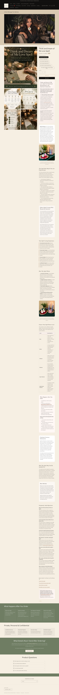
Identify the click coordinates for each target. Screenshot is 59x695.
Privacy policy (22, 692)
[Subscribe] (37, 681)
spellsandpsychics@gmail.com (46, 404)
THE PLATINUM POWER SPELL (44, 63)
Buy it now (47, 78)
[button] (50, 6)
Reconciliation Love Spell (43, 585)
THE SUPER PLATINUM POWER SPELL (45, 65)
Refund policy (18, 692)
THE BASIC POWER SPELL (44, 57)
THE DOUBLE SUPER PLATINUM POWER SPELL (47, 68)
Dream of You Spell (42, 581)
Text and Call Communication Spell (45, 583)
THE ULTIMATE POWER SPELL (44, 61)
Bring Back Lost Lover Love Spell (44, 587)
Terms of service (27, 692)
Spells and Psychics (47, 102)
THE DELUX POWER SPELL (44, 59)
